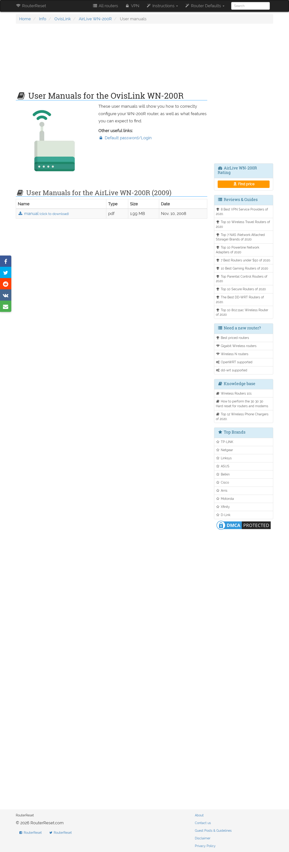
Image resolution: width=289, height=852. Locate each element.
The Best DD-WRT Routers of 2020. (240, 299)
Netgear (226, 450)
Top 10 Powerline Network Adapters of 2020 (237, 249)
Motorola (227, 498)
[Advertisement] (111, 59)
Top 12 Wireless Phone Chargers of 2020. (242, 416)
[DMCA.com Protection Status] (243, 524)
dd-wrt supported (233, 370)
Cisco (224, 482)
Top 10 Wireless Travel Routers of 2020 (243, 224)
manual (46, 213)
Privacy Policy (205, 846)
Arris (223, 490)
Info (42, 18)
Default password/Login (128, 137)
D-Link (225, 515)
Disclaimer (202, 838)
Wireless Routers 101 (236, 393)
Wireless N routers (234, 354)
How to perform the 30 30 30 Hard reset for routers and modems (242, 403)
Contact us (203, 823)
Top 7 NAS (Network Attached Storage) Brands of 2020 (240, 237)
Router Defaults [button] (206, 5)
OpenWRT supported (236, 362)
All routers (108, 5)
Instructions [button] (163, 5)
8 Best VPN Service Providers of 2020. (242, 211)
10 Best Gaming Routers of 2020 (244, 268)
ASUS (224, 466)
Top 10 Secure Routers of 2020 (243, 289)
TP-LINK (226, 442)
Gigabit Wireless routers (238, 346)
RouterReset (33, 5)
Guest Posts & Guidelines (213, 830)
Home (25, 18)
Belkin (225, 474)
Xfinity (225, 507)
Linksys (226, 458)
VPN (134, 5)
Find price (245, 184)
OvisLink (62, 18)
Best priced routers (234, 338)
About (199, 815)
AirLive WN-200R (95, 18)
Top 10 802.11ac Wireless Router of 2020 (242, 312)
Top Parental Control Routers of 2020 (242, 278)
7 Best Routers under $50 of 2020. (245, 260)
